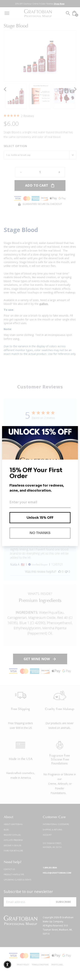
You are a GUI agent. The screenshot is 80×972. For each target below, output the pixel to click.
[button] (7, 964)
